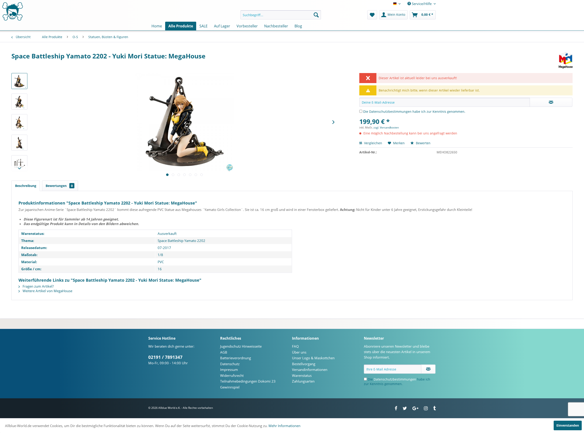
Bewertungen (59, 186)
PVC (161, 262)
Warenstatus (302, 375)
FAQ (295, 346)
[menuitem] (280, 14)
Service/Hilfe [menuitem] (422, 3)
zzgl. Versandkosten (386, 127)
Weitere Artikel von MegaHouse (47, 291)
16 (160, 269)
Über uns (299, 352)
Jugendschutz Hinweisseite (241, 346)
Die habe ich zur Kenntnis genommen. (414, 111)
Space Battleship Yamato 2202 (181, 240)
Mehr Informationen (284, 425)
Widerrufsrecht (232, 375)
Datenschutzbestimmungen (390, 111)
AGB (223, 352)
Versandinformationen (309, 369)
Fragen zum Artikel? (38, 286)
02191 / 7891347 (165, 357)
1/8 (160, 254)
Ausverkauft (167, 233)
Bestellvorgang (303, 364)
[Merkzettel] (372, 14)
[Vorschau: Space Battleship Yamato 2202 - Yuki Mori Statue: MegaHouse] (19, 81)
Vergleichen (372, 143)
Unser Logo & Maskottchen (313, 358)
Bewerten (422, 143)
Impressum (229, 369)
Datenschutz (230, 364)
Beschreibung (25, 186)
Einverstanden (567, 425)
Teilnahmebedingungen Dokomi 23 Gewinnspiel (248, 384)
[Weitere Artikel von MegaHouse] (566, 60)
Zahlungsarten (303, 381)
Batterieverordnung (235, 358)
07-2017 (164, 247)
